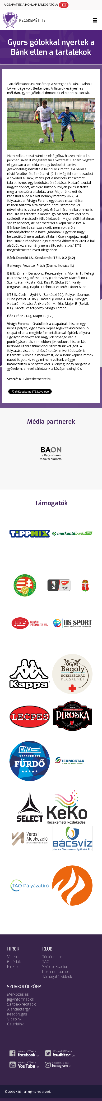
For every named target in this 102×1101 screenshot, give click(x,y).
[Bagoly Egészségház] (72, 673)
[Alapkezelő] (29, 838)
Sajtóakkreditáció (21, 1004)
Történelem (52, 956)
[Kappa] (29, 673)
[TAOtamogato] (29, 885)
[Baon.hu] (51, 453)
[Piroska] (72, 716)
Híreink (13, 966)
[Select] (30, 806)
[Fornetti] (72, 885)
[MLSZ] (25, 584)
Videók (13, 956)
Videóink (14, 1019)
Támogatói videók (57, 976)
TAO (45, 961)
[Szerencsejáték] (29, 533)
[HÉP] (29, 622)
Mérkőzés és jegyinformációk (20, 997)
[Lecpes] (29, 716)
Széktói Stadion (55, 966)
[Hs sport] (72, 622)
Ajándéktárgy (18, 1009)
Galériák (14, 961)
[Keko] (67, 806)
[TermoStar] (72, 760)
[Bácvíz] (72, 838)
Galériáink (15, 1024)
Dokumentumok (56, 971)
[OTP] (72, 533)
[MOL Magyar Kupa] (59, 584)
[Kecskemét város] (85, 584)
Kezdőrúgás (17, 1014)
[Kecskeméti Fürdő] (29, 760)
